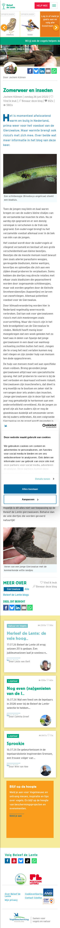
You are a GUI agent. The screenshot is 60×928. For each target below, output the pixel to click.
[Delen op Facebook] (30, 71)
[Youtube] (14, 860)
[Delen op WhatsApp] (54, 71)
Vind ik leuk (50, 582)
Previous (4, 27)
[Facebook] (7, 860)
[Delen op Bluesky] (36, 71)
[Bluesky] (20, 860)
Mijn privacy (11, 900)
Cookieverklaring (34, 894)
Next (56, 27)
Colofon (38, 898)
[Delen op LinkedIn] (42, 71)
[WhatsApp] (34, 860)
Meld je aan (16, 815)
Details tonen (42, 479)
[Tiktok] (27, 860)
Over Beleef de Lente (12, 895)
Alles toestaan (30, 489)
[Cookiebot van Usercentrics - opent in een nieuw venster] (42, 426)
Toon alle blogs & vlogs (18, 49)
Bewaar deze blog (32, 100)
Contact (29, 898)
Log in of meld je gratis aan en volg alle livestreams (50, 21)
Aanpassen (28, 499)
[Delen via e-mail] (48, 71)
